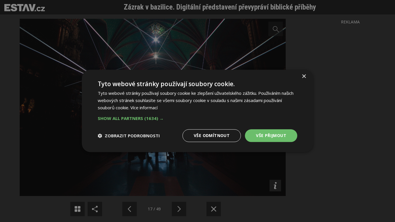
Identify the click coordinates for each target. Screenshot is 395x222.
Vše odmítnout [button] (212, 135)
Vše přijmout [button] (271, 135)
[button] (197, 118)
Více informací (144, 107)
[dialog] (197, 111)
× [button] (304, 76)
